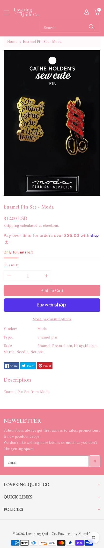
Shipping (11, 225)
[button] (8, 13)
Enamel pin (62, 345)
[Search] (91, 26)
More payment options (52, 319)
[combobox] (70, 26)
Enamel (44, 345)
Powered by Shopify (74, 533)
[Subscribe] (94, 461)
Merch (9, 351)
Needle (22, 351)
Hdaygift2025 (85, 345)
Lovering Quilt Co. (41, 533)
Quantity (11, 265)
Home (12, 41)
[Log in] (86, 11)
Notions (37, 351)
